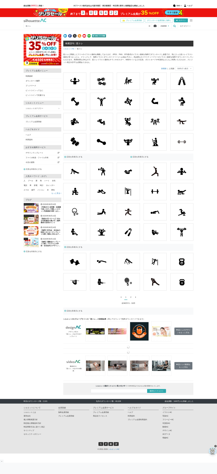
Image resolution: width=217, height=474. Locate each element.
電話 (25, 185)
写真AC (165, 416)
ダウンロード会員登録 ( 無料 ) (159, 20)
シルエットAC (68, 49)
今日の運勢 (30, 162)
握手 (33, 190)
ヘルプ (28, 135)
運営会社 (27, 416)
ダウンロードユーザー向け (28, 204)
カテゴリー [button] (184, 26)
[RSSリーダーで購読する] (79, 36)
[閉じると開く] (1, 461)
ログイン (182, 20)
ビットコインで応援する (35, 95)
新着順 (164, 69)
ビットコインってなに (34, 90)
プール (30, 181)
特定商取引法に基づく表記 (34, 427)
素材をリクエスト (157, 391)
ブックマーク (31, 86)
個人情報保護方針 (31, 420)
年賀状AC (166, 423)
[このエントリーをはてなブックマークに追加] (65, 36)
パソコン (40, 190)
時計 (41, 185)
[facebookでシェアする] (70, 36)
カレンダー (50, 185)
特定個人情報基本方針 (32, 423)
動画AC (165, 427)
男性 (53, 190)
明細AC (165, 438)
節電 (35, 185)
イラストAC (167, 412)
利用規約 (29, 140)
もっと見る (56, 193)
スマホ (26, 190)
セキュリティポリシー (32, 434)
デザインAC (167, 430)
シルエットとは (30, 412)
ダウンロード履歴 (33, 81)
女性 (54, 181)
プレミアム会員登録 (134, 20)
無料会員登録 (63, 412)
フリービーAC (168, 420)
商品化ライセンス (100, 416)
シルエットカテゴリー (34, 108)
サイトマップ (29, 430)
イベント (25, 227)
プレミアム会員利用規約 (137, 420)
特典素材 (29, 76)
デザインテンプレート (34, 153)
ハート (46, 181)
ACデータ (166, 434)
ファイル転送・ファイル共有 (37, 158)
